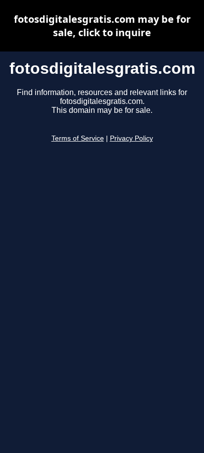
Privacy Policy (131, 138)
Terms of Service (77, 138)
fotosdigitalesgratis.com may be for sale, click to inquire (102, 25)
